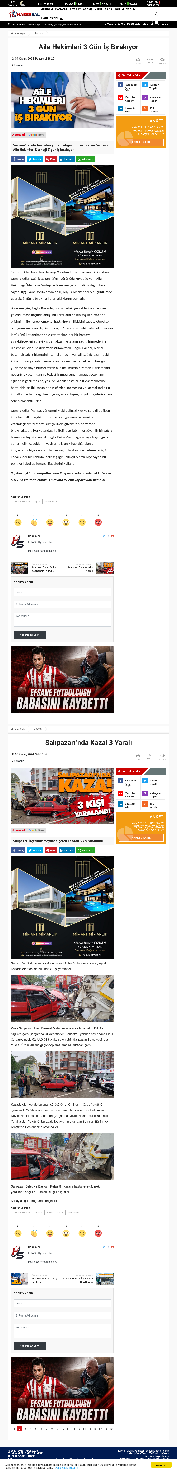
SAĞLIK (131, 9)
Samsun (19, 65)
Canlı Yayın (141, 1453)
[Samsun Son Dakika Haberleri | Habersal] (24, 14)
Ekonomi (61, 9)
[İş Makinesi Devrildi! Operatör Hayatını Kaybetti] (62, 679)
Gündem (47, 9)
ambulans (73, 1212)
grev (37, 501)
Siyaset (75, 9)
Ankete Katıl (141, 142)
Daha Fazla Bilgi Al (66, 1468)
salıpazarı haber (22, 501)
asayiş (38, 1212)
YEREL (99, 9)
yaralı (60, 1212)
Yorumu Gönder (29, 635)
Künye (121, 1450)
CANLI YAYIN (49, 18)
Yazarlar (112, 24)
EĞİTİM (119, 9)
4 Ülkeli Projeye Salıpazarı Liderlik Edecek (70, 24)
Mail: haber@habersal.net (42, 550)
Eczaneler (163, 24)
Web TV (125, 24)
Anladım (161, 1465)
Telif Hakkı (154, 1453)
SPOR (108, 9)
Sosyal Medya (153, 1450)
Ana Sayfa (20, 33)
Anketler (151, 24)
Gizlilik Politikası (135, 1450)
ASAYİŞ (88, 9)
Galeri (138, 24)
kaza (50, 1212)
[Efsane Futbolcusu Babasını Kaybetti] (62, 1390)
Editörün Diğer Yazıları (40, 542)
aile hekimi (51, 501)
